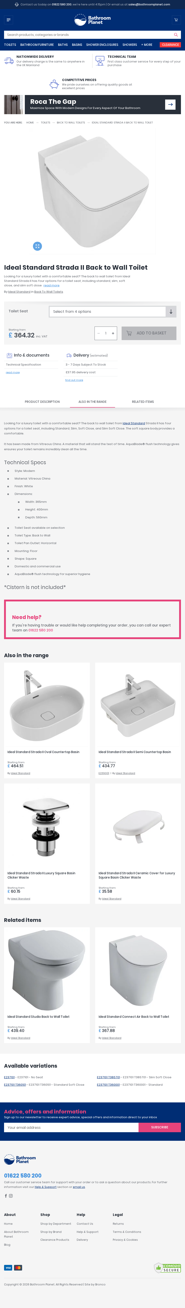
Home (30, 122)
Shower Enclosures (102, 45)
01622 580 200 (62, 4)
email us (79, 1187)
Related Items (143, 402)
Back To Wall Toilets (71, 122)
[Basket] (176, 19)
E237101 (9, 1077)
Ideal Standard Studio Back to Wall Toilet (38, 1017)
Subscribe (159, 1127)
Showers (130, 45)
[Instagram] (11, 1197)
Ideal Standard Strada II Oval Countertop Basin (43, 752)
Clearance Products (54, 1240)
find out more (74, 380)
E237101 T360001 (108, 1085)
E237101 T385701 (108, 1077)
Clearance (170, 45)
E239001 (104, 773)
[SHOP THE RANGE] (170, 105)
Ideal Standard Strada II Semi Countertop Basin (135, 752)
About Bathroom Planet (16, 1234)
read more (52, 285)
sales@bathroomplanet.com (149, 4)
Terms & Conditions (127, 1232)
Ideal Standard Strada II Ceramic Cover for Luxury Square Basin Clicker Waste (137, 875)
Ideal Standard (19, 292)
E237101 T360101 (15, 1085)
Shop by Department (55, 1224)
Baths (63, 45)
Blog (7, 1245)
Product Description (42, 402)
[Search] (176, 35)
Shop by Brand (51, 1232)
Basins (77, 45)
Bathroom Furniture (37, 45)
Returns (118, 1224)
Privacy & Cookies (125, 1240)
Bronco (100, 1284)
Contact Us (85, 1224)
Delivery (82, 1240)
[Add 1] (113, 333)
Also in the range (92, 402)
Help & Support (46, 1187)
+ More (146, 45)
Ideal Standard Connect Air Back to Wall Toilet (134, 1017)
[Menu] (8, 19)
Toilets (10, 45)
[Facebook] (6, 1197)
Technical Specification (23, 364)
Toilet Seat (18, 311)
